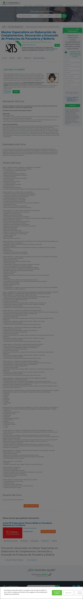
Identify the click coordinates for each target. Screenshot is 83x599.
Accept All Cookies (57, 592)
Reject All (68, 593)
